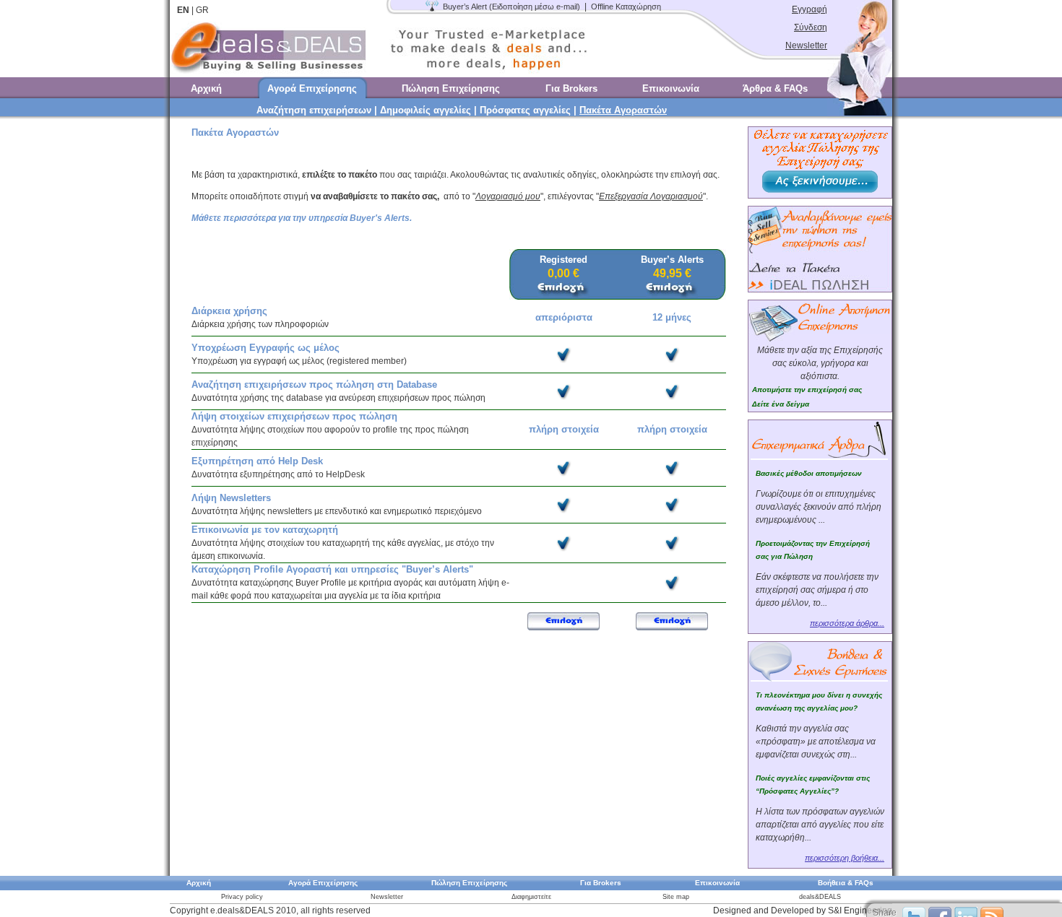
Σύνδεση (810, 27)
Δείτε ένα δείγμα (780, 404)
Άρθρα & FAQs (775, 88)
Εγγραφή (809, 9)
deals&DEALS (820, 896)
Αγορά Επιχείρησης (312, 88)
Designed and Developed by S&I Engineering (802, 910)
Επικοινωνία (670, 88)
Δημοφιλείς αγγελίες (425, 110)
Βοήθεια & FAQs (845, 883)
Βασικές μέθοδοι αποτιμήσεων (809, 473)
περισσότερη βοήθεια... (844, 857)
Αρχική (206, 88)
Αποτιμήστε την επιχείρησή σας (807, 390)
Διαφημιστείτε (531, 896)
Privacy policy (242, 896)
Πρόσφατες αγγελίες (525, 110)
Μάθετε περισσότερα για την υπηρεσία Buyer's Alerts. (301, 218)
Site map (675, 896)
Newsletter (806, 45)
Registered (563, 259)
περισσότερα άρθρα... (847, 623)
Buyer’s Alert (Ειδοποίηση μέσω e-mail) (511, 6)
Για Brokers (571, 88)
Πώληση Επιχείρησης (451, 88)
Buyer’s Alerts (672, 259)
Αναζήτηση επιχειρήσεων (313, 110)
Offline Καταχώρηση (626, 6)
